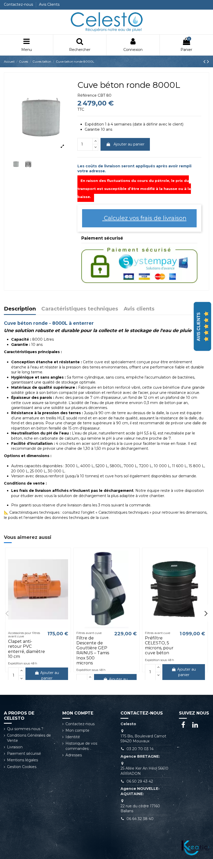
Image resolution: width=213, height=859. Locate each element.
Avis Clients (49, 4)
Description (20, 309)
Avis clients (139, 309)
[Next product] (208, 61)
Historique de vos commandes (81, 746)
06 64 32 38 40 (140, 818)
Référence (87, 95)
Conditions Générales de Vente (29, 738)
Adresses (73, 755)
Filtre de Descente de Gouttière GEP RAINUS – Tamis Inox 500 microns (92, 650)
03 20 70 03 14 (140, 748)
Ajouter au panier (129, 144)
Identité (72, 737)
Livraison (15, 747)
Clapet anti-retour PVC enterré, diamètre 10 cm (26, 649)
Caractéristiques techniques (79, 309)
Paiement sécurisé (24, 753)
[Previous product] (205, 61)
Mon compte (77, 730)
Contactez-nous (19, 4)
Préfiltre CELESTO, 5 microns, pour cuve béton (159, 646)
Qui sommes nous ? (25, 728)
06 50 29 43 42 (140, 781)
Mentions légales (22, 760)
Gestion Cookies (21, 766)
